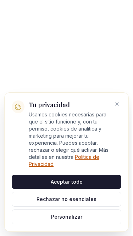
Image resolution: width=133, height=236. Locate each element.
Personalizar (66, 217)
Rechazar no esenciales (66, 199)
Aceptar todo (67, 182)
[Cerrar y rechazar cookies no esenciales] (117, 104)
